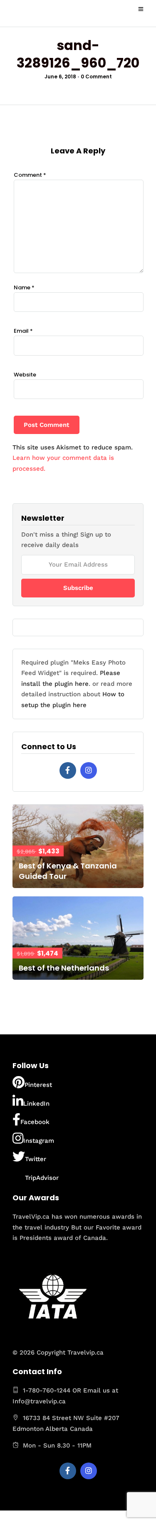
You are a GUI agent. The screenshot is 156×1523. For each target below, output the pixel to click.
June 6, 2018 (60, 76)
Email (23, 331)
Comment (30, 175)
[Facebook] (67, 770)
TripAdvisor (42, 1178)
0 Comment (96, 76)
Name (24, 287)
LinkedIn (36, 1103)
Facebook (35, 1122)
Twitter (35, 1159)
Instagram (38, 1140)
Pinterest (38, 1085)
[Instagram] (88, 770)
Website (25, 375)
